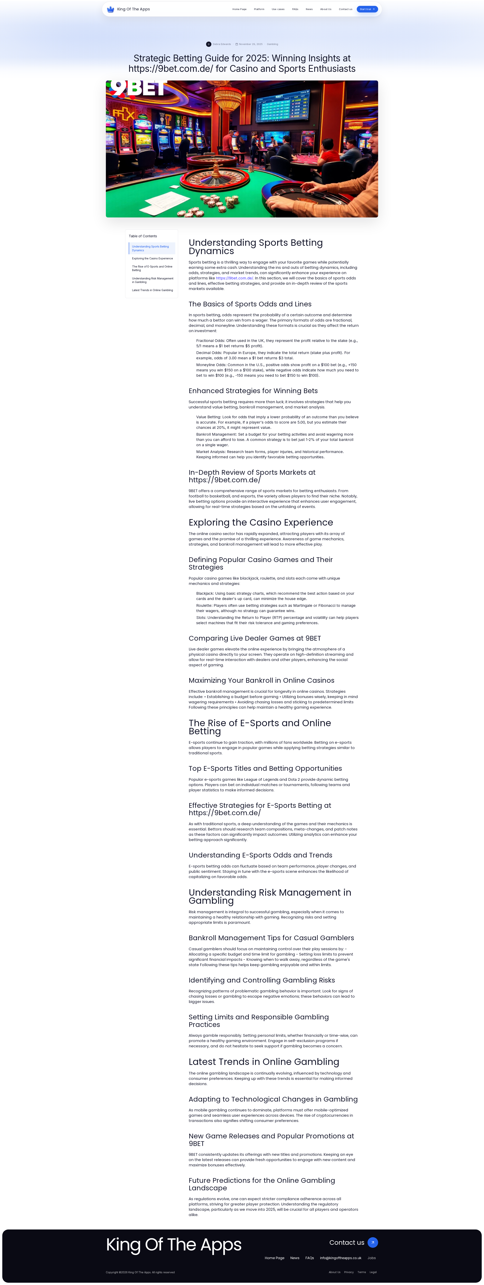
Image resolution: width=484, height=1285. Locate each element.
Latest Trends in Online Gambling (152, 290)
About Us (335, 1272)
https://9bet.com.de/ (234, 278)
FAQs (310, 1258)
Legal (373, 1272)
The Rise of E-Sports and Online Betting (152, 268)
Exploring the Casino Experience (152, 258)
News (294, 1258)
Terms (362, 1272)
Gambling (272, 44)
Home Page (274, 1258)
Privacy (349, 1272)
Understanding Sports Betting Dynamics (150, 248)
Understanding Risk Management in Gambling (152, 280)
